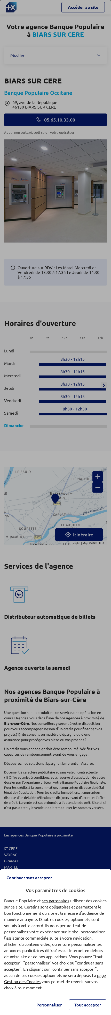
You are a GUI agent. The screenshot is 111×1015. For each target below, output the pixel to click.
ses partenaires (55, 900)
